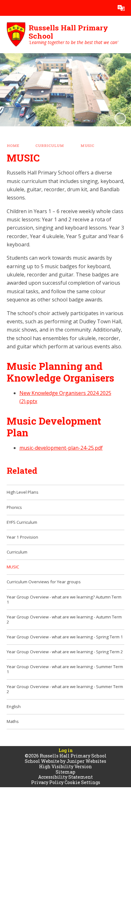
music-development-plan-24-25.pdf (61, 447)
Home (13, 145)
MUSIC (87, 145)
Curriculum (49, 145)
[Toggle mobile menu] (8, 8)
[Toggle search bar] (105, 8)
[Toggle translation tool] (121, 8)
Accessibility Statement (65, 777)
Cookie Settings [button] (82, 782)
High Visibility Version (65, 766)
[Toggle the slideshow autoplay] (120, 118)
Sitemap (65, 772)
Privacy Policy (47, 782)
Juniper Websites (86, 761)
